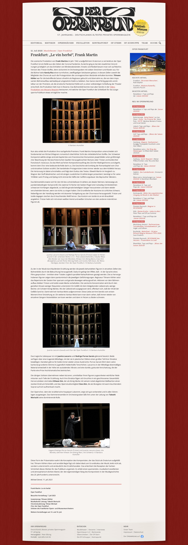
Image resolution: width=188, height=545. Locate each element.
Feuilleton (83, 43)
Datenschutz (138, 532)
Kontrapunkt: (148, 194)
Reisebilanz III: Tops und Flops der (142, 186)
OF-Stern (116, 43)
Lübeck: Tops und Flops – (146, 127)
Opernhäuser (66, 43)
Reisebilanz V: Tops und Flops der (148, 110)
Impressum (128, 532)
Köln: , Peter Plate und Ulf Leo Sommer (147, 212)
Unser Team (128, 529)
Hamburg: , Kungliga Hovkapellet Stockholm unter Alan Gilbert (146, 144)
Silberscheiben (82, 535)
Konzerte (92, 530)
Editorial (36, 43)
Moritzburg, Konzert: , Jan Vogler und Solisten (146, 226)
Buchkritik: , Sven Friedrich (147, 233)
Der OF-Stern (95, 535)
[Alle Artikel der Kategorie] (147, 64)
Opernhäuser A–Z (83, 532)
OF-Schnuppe (131, 43)
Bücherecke (96, 532)
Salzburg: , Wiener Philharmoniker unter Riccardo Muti (146, 160)
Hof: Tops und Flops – (147, 135)
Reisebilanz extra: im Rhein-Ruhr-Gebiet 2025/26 (145, 151)
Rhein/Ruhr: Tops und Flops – (147, 244)
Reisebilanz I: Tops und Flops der (145, 217)
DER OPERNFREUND (38, 526)
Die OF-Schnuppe (83, 537)
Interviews (101, 530)
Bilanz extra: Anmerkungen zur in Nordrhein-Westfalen (147, 178)
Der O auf (132, 536)
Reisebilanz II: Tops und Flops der (143, 199)
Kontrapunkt (100, 43)
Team (145, 43)
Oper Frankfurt (65, 51)
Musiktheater (50, 51)
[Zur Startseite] (94, 19)
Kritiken (50, 43)
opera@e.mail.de (44, 537)
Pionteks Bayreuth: (144, 207)
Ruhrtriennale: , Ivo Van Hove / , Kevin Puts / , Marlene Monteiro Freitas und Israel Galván (147, 120)
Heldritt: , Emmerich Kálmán (148, 173)
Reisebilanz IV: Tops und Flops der (144, 165)
